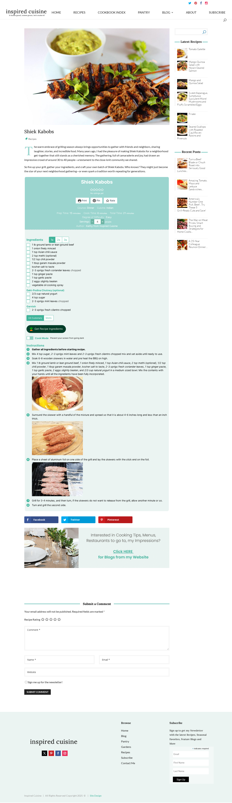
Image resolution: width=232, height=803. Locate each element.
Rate (112, 200)
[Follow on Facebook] (58, 753)
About (191, 12)
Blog (166, 12)
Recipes (79, 12)
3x (65, 239)
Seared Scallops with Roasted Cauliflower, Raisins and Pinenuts (191, 132)
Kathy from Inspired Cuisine (102, 226)
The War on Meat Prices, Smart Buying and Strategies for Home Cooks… (192, 226)
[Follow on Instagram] (65, 753)
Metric (49, 318)
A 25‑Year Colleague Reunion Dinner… (198, 244)
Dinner (90, 207)
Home (56, 12)
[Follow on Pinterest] (51, 753)
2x (58, 239)
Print (84, 200)
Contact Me (128, 763)
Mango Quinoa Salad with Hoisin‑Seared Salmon (197, 66)
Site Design (96, 795)
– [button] (92, 221)
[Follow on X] (44, 753)
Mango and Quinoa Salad (196, 82)
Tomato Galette (197, 49)
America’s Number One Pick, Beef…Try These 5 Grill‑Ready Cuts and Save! (191, 204)
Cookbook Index (112, 12)
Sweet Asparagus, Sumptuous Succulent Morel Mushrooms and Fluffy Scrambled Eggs (192, 98)
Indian (109, 207)
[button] (91, 189)
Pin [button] (98, 200)
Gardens (126, 746)
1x (52, 239)
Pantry (144, 12)
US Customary (35, 318)
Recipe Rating (32, 619)
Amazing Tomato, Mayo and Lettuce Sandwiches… (198, 185)
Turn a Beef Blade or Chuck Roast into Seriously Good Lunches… (191, 165)
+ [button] (102, 221)
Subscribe (217, 12)
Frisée (192, 114)
